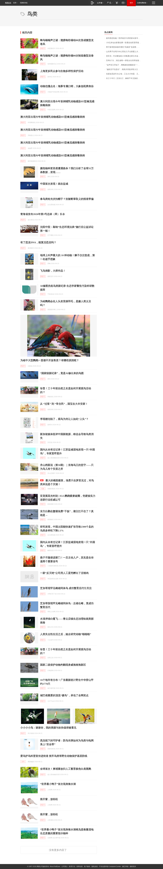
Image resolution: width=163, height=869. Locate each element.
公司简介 (65, 866)
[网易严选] (109, 2)
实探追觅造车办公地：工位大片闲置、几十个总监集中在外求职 (124, 74)
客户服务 (87, 866)
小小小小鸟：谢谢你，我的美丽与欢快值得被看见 (48, 727)
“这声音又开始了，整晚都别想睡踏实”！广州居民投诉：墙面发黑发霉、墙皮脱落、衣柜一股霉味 (124, 65)
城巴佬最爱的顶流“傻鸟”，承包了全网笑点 (64, 695)
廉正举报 (125, 866)
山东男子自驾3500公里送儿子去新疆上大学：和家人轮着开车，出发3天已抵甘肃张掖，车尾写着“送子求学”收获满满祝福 (124, 52)
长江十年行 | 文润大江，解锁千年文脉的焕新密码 (124, 78)
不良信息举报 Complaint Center (110, 866)
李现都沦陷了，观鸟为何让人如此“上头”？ (64, 419)
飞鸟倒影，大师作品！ (53, 270)
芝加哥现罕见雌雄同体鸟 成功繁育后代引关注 (66, 588)
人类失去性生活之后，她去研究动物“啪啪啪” (65, 634)
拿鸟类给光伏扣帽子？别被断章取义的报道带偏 (67, 198)
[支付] (117, 2)
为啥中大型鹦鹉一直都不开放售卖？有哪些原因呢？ (49, 360)
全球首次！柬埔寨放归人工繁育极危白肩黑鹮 (65, 768)
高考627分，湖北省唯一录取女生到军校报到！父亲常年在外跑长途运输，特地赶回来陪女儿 (124, 60)
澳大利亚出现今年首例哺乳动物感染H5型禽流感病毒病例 (52, 116)
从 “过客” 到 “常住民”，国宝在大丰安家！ (64, 403)
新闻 (23, 762)
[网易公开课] (100, 2)
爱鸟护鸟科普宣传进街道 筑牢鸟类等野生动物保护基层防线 (53, 756)
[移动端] (92, 2)
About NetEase (55, 866)
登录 (131, 3)
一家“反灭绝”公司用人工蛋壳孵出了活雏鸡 (64, 573)
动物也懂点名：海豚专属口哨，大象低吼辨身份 (67, 86)
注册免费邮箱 (141, 3)
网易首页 (8, 3)
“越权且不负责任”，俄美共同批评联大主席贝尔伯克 (124, 69)
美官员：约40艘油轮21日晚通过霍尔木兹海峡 (124, 56)
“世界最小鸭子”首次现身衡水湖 (58, 784)
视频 (42, 489)
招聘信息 (80, 866)
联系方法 (72, 866)
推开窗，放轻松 (49, 799)
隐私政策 (95, 866)
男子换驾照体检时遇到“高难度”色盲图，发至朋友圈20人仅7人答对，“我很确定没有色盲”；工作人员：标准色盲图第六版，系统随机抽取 (124, 47)
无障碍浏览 (24, 3)
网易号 (42, 48)
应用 (14, 3)
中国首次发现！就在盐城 (54, 183)
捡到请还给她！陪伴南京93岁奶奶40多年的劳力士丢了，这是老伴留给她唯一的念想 (124, 38)
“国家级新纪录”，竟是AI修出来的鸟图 (62, 373)
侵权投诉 (133, 866)
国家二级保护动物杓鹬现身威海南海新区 (63, 664)
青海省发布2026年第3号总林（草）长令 (42, 214)
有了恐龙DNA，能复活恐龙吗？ (38, 242)
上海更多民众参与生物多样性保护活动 (61, 71)
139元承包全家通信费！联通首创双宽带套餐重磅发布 (124, 43)
